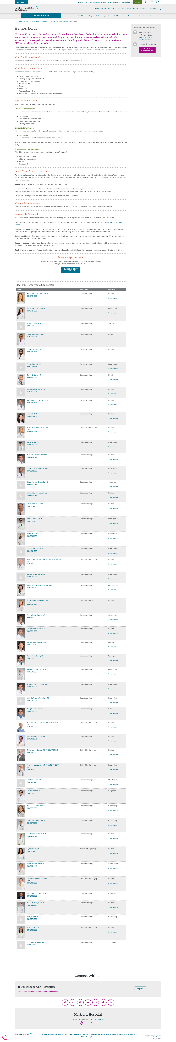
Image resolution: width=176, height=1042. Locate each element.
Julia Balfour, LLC (156, 1036)
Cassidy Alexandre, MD (35, 334)
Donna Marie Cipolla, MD (36, 615)
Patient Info (132, 16)
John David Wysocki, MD (36, 903)
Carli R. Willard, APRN (35, 549)
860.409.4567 (32, 367)
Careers (117, 2)
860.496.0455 (32, 945)
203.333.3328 (32, 793)
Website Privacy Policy (88, 1037)
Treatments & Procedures (116, 16)
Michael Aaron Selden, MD (36, 389)
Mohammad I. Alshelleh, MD (37, 893)
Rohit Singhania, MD (34, 780)
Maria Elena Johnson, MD (36, 642)
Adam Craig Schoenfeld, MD (37, 468)
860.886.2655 (32, 377)
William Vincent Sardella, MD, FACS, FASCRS (44, 559)
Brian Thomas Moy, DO (35, 864)
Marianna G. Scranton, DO (36, 308)
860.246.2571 (32, 352)
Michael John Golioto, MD (36, 736)
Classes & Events (151, 2)
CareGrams (110, 2)
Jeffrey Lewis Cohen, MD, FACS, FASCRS (42, 750)
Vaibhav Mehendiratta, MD (36, 820)
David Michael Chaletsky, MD (37, 482)
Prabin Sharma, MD (34, 791)
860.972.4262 (32, 296)
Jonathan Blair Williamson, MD (38, 400)
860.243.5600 (32, 896)
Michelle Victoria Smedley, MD (38, 698)
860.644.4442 (32, 866)
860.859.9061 (32, 337)
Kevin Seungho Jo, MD (35, 656)
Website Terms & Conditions (127, 1034)
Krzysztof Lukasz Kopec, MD (37, 684)
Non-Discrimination (112, 1034)
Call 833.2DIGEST (41, 16)
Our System (21, 2)
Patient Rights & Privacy (98, 1034)
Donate (137, 2)
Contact (130, 2)
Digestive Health (34, 21)
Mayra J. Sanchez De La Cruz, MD (39, 585)
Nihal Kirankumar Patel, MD (37, 834)
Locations (153, 8)
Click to (147, 50)
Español (80, 2)
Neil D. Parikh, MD (33, 442)
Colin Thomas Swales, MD (36, 504)
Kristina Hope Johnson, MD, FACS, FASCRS (43, 765)
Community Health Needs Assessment (52, 1034)
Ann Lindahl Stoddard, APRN (37, 600)
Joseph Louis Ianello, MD (36, 709)
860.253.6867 (32, 711)
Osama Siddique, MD (34, 349)
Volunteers (124, 2)
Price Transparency (84, 1034)
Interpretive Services (90, 1023)
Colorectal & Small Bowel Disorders (58, 21)
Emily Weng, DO (33, 917)
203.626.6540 (32, 645)
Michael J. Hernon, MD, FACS (38, 879)
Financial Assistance (71, 1034)
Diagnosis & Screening (97, 16)
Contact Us (99, 1019)
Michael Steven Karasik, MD (37, 493)
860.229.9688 (32, 471)
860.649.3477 (32, 782)
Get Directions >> (145, 40)
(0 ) (158, 2)
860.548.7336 (32, 432)
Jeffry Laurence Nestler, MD (37, 455)
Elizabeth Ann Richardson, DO (38, 293)
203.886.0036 (32, 326)
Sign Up (140, 989)
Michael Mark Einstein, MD (36, 629)
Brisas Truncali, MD (34, 364)
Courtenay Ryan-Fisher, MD (37, 942)
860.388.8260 (32, 521)
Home (20, 21)
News (151, 16)
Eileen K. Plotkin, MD (34, 534)
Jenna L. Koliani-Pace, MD (36, 806)
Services (111, 8)
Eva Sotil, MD (32, 414)
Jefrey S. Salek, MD (34, 375)
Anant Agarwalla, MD (34, 323)
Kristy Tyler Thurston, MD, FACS (38, 427)
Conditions (82, 16)
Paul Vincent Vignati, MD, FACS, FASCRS (42, 722)
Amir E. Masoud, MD (34, 519)
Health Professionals (94, 2)
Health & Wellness (140, 8)
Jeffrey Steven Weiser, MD (36, 574)
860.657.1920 (32, 617)
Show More (112, 298)
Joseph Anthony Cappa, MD (37, 669)
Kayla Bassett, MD (33, 927)
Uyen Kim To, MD (33, 849)
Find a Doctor (100, 8)
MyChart (103, 2)
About (85, 2)
